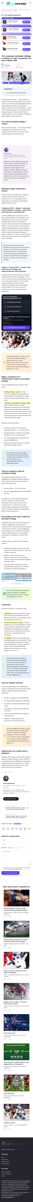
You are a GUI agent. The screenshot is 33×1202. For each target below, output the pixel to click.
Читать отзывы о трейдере (17, 327)
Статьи (3, 1175)
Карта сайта (5, 1159)
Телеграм (27, 21)
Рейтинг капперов (6, 1171)
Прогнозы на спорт (12, 48)
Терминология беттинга (16, 82)
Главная (3, 9)
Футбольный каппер (13, 42)
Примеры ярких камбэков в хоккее (16, 95)
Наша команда (5, 1163)
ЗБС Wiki (8, 9)
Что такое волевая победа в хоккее (16, 92)
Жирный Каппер (11, 36)
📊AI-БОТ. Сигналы (12, 21)
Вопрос (11, 847)
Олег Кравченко (7, 65)
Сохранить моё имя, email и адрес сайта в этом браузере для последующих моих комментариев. (16, 868)
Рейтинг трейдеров (6, 1173)
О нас (3, 1157)
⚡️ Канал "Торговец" (13, 29)
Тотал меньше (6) (9, 1093)
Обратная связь (6, 1161)
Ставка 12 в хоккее (9, 1122)
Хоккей (26, 82)
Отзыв (4, 847)
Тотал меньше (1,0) (9, 1033)
